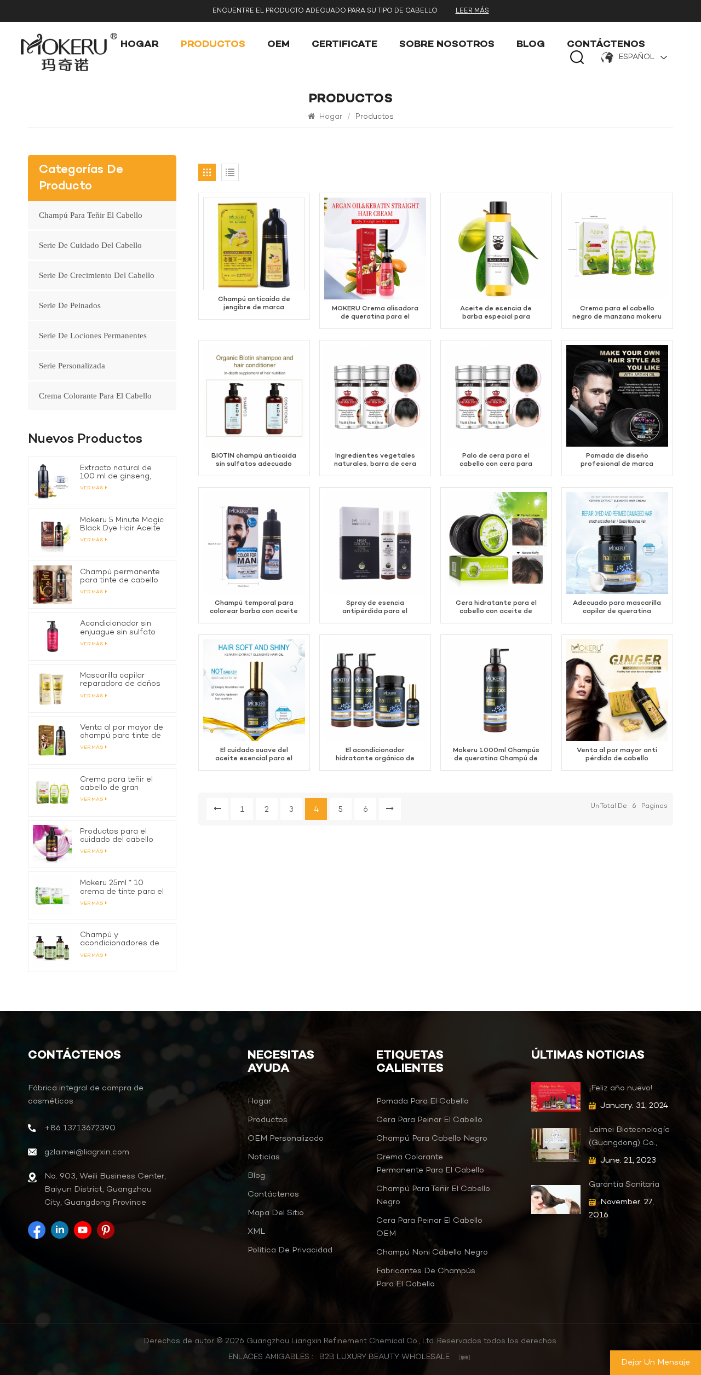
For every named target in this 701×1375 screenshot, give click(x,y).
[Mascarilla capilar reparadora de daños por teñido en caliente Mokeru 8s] (52, 688)
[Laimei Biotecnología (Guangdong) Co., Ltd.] (556, 1145)
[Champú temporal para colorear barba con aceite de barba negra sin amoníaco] (254, 543)
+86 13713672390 (80, 1128)
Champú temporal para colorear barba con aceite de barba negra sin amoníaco (254, 607)
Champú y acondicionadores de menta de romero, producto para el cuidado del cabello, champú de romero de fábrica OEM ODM (122, 939)
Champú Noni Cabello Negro (432, 1252)
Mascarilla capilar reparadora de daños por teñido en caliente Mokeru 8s (121, 680)
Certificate (344, 45)
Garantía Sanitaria (624, 1184)
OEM (278, 45)
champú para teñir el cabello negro (433, 1195)
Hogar (139, 45)
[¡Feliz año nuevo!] (556, 1097)
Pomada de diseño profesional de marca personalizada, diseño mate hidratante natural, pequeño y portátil (617, 460)
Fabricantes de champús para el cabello (425, 1278)
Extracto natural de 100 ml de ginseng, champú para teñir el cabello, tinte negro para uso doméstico (118, 472)
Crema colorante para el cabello (95, 395)
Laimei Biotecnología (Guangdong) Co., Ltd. (629, 1136)
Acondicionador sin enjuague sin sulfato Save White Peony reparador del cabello (120, 628)
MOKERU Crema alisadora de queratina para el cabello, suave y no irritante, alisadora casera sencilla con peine (375, 313)
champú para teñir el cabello (90, 215)
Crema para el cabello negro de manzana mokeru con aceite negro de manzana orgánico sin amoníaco (617, 313)
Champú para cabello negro (431, 1138)
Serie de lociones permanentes (93, 335)
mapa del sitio (276, 1213)
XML (256, 1231)
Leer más (472, 11)
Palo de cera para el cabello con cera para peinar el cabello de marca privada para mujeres (496, 460)
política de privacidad (290, 1250)
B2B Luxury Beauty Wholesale (384, 1357)
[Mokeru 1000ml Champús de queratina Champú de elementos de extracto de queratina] (496, 690)
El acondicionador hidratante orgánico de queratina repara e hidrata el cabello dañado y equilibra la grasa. (375, 755)
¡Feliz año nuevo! (620, 1088)
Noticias (264, 1157)
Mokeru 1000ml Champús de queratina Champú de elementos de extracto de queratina (496, 755)
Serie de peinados (70, 305)
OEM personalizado (286, 1138)
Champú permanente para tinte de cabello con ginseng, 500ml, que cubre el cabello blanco (120, 576)
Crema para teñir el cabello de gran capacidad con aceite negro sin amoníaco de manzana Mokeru (123, 784)
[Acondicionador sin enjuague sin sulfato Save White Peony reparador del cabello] (52, 636)
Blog (530, 45)
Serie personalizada (72, 365)
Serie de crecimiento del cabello (96, 275)
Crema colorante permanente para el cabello (430, 1164)
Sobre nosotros (447, 45)
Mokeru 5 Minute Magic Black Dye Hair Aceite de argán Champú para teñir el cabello (122, 524)
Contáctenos (606, 45)
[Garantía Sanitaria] (556, 1199)
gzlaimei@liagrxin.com (86, 1152)
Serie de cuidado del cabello (90, 245)
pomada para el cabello (422, 1101)
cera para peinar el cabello (429, 1119)
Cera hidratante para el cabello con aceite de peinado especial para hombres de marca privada (496, 607)
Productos (213, 45)
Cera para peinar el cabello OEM (429, 1227)
